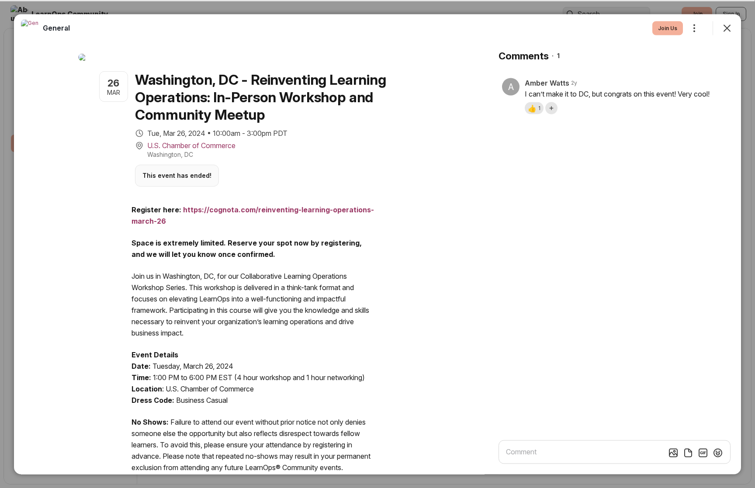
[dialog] (377, 244)
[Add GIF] (703, 453)
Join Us (667, 27)
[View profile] (29, 28)
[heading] (56, 27)
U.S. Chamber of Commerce (191, 145)
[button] (534, 108)
